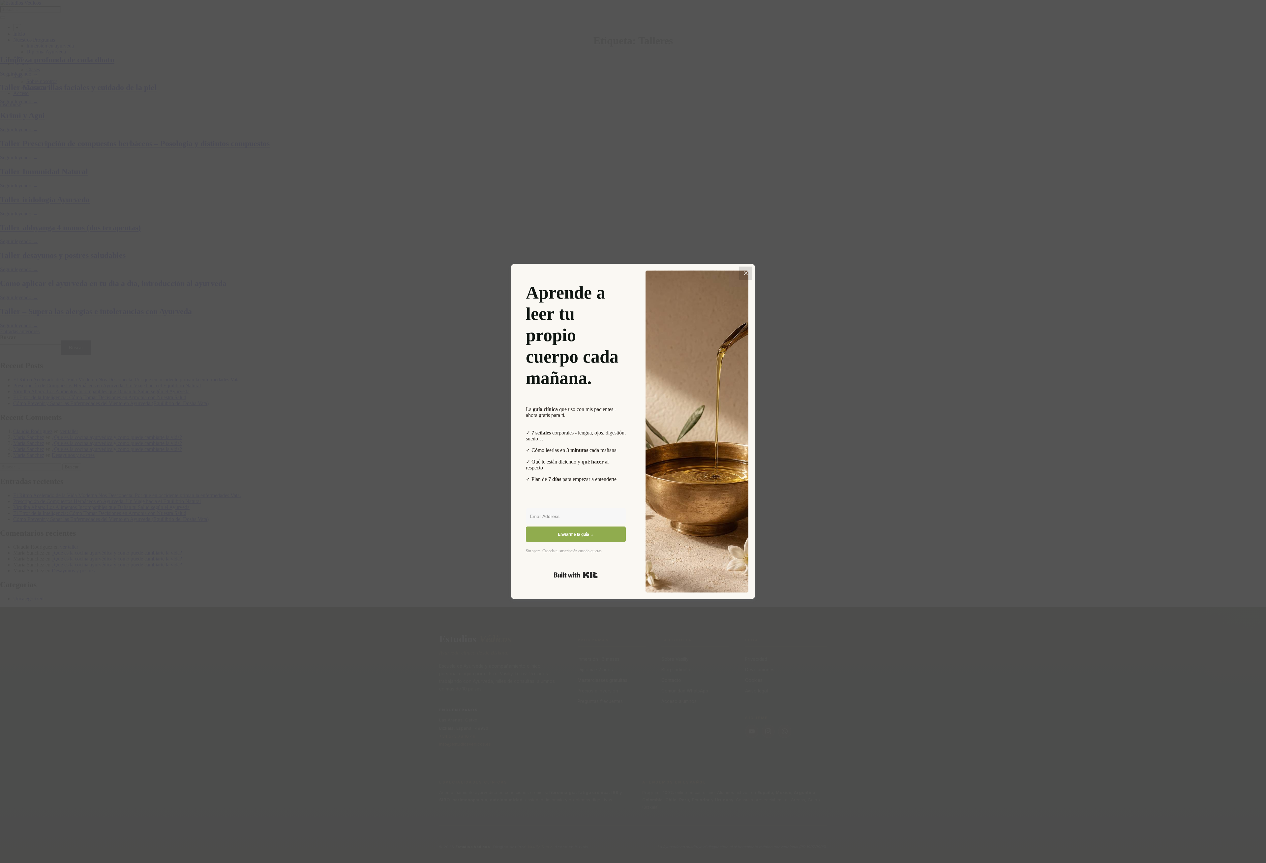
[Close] (745, 273)
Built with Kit (576, 575)
